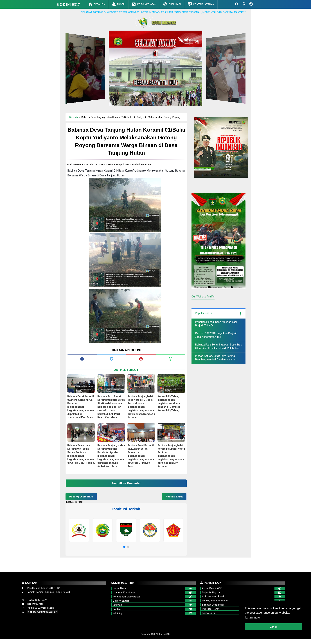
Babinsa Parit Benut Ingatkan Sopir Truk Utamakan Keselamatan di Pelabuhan (218, 346)
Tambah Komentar (141, 164)
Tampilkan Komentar (126, 483)
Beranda (99, 4)
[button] (124, 547)
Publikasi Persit (210, 608)
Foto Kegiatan (146, 4)
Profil (121, 4)
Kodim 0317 (68, 4)
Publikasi (175, 4)
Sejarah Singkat (211, 592)
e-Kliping (118, 613)
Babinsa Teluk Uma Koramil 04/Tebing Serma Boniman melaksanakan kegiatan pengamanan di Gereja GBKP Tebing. (81, 454)
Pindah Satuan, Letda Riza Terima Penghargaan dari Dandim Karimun (215, 357)
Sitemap (117, 604)
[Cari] (236, 4)
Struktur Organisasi (213, 604)
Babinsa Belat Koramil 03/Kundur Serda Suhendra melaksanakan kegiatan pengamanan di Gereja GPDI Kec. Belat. (140, 456)
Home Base (119, 588)
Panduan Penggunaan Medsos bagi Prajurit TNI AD (216, 323)
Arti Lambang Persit (213, 596)
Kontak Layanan (203, 4)
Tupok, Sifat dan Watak (215, 600)
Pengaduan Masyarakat (126, 596)
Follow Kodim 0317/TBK (42, 611)
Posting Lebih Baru (81, 496)
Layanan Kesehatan (124, 592)
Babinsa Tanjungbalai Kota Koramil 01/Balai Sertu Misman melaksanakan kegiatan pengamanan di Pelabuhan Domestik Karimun (141, 407)
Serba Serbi (208, 612)
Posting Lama (174, 496)
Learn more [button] (252, 617)
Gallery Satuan (121, 600)
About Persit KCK (212, 588)
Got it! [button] (274, 626)
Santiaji (117, 609)
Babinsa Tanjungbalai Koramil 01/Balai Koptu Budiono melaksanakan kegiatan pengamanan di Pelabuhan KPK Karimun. (171, 456)
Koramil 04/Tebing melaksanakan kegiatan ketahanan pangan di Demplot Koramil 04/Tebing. (169, 403)
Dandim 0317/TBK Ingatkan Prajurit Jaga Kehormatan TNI (215, 335)
